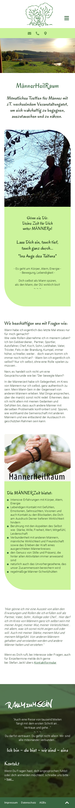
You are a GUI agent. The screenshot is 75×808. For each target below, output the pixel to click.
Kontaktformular (45, 662)
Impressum (11, 802)
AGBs (42, 802)
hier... (10, 779)
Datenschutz (28, 802)
